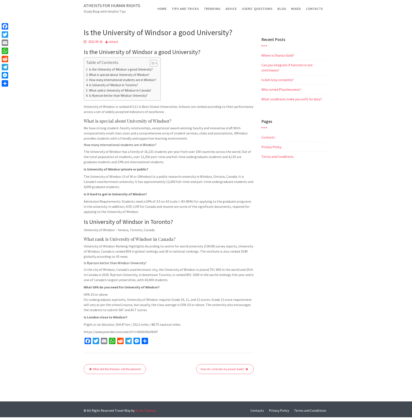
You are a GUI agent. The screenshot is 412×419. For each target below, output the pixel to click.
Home (162, 9)
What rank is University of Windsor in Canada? (120, 90)
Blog (281, 9)
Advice (231, 9)
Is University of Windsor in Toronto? (113, 85)
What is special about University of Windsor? (119, 75)
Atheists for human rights (112, 5)
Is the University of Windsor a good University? (121, 69)
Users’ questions (257, 9)
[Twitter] (5, 34)
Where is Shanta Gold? (277, 55)
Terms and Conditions (277, 156)
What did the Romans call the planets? (117, 369)
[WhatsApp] (5, 51)
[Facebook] (5, 26)
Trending (212, 9)
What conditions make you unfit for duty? (291, 99)
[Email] (5, 43)
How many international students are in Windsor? (122, 80)
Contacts (314, 9)
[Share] (5, 83)
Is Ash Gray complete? (277, 80)
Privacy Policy (271, 147)
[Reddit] (5, 59)
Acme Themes (145, 410)
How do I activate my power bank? (222, 369)
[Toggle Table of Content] (151, 63)
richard (113, 42)
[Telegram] (5, 67)
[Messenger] (5, 75)
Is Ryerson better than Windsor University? (118, 95)
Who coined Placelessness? (281, 89)
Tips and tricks (185, 9)
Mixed (296, 9)
